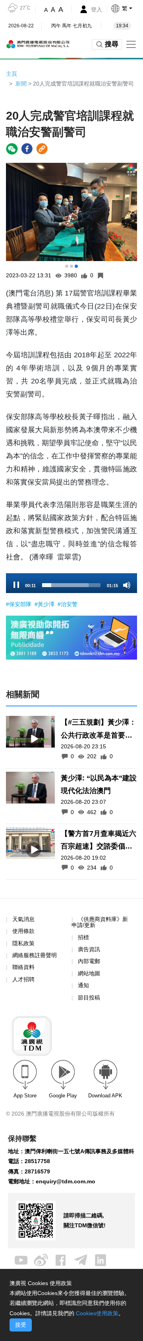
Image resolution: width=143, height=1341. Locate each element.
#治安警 (67, 604)
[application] (71, 583)
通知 (83, 985)
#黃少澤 (45, 604)
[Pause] (16, 585)
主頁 (11, 74)
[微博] (41, 1260)
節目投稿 (89, 997)
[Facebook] (61, 1260)
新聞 (21, 83)
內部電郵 (89, 961)
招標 (83, 937)
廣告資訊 (89, 949)
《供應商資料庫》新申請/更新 (100, 922)
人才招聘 (23, 979)
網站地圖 (89, 973)
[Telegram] (81, 1260)
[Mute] (127, 585)
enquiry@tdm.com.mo (65, 1181)
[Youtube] (21, 1260)
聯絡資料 (23, 967)
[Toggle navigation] (131, 44)
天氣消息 (23, 919)
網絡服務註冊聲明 (34, 955)
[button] (126, 8)
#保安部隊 (19, 604)
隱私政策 (23, 943)
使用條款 (23, 931)
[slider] (71, 585)
